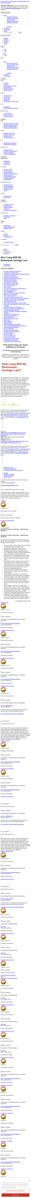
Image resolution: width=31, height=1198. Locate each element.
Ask (20, 32)
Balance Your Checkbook (10, 280)
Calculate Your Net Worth (10, 281)
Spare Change (7, 287)
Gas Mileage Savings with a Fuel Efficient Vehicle (16, 274)
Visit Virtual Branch (12, 978)
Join (5, 49)
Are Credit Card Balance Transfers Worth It (15, 288)
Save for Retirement (9, 328)
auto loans (22, 413)
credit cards (7, 414)
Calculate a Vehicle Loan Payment (12, 271)
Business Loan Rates (12, 22)
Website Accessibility (9, 474)
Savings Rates (7, 265)
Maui (20, 417)
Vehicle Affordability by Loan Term (13, 278)
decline (6, 602)
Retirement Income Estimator (11, 327)
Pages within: (7, 268)
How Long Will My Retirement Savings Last (15, 325)
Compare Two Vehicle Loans (11, 272)
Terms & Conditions (9, 475)
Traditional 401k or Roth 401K (11, 331)
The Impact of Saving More (11, 340)
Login (5, 51)
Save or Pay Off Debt (9, 285)
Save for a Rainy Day (9, 333)
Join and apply (4, 713)
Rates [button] (5, 15)
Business (6, 39)
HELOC (17, 413)
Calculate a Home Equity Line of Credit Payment (16, 298)
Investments (7, 264)
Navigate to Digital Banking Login (20, 1)
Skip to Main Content (6, 1)
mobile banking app (23, 415)
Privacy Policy (7, 477)
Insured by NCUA (8, 467)
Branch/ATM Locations (7, 434)
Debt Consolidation (9, 291)
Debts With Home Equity (10, 301)
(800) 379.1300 (19, 432)
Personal (6, 38)
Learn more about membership (16, 713)
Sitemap (6, 473)
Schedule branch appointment (8, 975)
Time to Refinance (8, 321)
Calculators (6, 253)
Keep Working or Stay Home (11, 284)
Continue (3, 500)
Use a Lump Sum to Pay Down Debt (13, 297)
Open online (4, 978)
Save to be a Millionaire (10, 335)
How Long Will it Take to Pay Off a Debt (14, 292)
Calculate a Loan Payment (10, 290)
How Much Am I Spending (11, 282)
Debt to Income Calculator (10, 315)
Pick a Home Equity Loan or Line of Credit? (15, 302)
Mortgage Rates (11, 19)
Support (6, 42)
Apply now (4, 1085)
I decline (7, 740)
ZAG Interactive (11, 482)
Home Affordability (9, 317)
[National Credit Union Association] (13, 470)
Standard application (15, 623)
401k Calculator (8, 322)
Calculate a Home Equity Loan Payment (14, 300)
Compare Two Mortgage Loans (12, 314)
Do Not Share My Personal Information (16, 1190)
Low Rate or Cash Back (10, 275)
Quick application (5, 623)
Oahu (16, 417)
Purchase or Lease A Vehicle (11, 277)
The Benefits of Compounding (11, 338)
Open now (3, 926)
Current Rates (4, 441)
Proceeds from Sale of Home (11, 318)
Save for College (8, 334)
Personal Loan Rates (12, 16)
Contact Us (16, 434)
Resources (6, 41)
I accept (3, 602)
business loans (13, 414)
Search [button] (5, 31)
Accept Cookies (15, 1195)
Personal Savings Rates (13, 18)
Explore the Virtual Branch (7, 520)
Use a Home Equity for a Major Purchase (14, 308)
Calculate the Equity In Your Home (12, 307)
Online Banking (12, 441)
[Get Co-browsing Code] (14, 442)
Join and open (4, 630)
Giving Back (7, 29)
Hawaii (24, 417)
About (5, 43)
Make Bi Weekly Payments (10, 294)
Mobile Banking (20, 441)
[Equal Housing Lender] (10, 468)
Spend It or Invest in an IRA (11, 330)
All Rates (9, 26)
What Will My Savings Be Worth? (12, 341)
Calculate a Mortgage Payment (11, 310)
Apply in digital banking (7, 705)
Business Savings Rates (13, 21)
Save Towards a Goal (9, 337)
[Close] (1, 59)
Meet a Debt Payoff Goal (10, 295)
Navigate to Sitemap (6, 2)
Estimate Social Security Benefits (12, 324)
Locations (6, 28)
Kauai (2, 418)
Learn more (11, 630)
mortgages (11, 413)
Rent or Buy (7, 320)
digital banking (10, 415)
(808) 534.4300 (6, 432)
